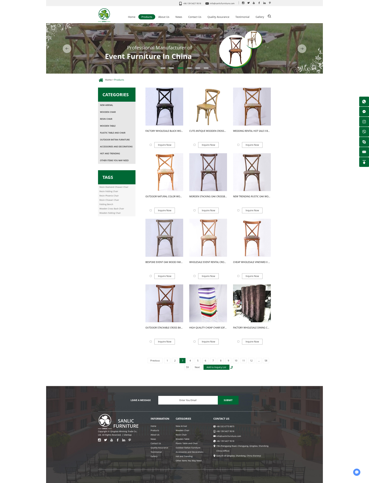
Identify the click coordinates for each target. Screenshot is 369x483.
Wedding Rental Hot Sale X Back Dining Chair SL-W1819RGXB (252, 130)
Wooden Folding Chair (110, 213)
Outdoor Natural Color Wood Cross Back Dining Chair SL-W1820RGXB (164, 196)
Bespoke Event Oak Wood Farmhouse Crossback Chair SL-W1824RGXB (164, 262)
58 (266, 360)
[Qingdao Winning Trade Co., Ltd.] (104, 14)
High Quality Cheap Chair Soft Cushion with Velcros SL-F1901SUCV (208, 327)
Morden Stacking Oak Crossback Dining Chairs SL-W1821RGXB (208, 196)
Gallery (260, 17)
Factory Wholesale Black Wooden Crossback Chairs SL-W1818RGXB (164, 130)
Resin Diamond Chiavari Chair (113, 187)
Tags (107, 177)
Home (131, 17)
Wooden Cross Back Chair (111, 208)
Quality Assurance (218, 17)
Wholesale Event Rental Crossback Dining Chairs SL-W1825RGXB (208, 262)
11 (243, 360)
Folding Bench (106, 204)
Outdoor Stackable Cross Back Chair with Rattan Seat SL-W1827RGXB (164, 327)
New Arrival (106, 105)
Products (146, 17)
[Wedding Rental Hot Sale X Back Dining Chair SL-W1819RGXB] (252, 107)
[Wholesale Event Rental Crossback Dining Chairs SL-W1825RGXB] (208, 238)
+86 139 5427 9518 (225, 441)
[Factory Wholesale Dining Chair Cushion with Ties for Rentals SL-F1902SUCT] (252, 303)
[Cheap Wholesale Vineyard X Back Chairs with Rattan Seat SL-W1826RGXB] (252, 238)
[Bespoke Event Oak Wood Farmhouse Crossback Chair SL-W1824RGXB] (164, 238)
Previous (155, 360)
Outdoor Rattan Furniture (115, 139)
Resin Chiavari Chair (109, 200)
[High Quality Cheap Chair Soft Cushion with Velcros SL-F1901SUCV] (208, 303)
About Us (163, 17)
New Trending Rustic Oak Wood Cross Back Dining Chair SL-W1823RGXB (252, 196)
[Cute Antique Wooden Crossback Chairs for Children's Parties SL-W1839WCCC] (208, 107)
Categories (115, 94)
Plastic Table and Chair (112, 132)
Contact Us (194, 17)
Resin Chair (106, 119)
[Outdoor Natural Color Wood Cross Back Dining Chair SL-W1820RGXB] (164, 172)
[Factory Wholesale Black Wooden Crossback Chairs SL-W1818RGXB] (164, 107)
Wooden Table (108, 125)
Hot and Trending (110, 153)
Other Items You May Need (114, 160)
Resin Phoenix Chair (109, 195)
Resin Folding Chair (108, 191)
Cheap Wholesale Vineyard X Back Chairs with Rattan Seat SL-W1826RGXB (252, 262)
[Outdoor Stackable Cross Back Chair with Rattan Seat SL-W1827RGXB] (164, 303)
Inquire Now (164, 144)
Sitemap (128, 434)
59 (187, 367)
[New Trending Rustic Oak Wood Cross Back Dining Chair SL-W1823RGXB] (252, 172)
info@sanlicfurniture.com (222, 3)
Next (197, 367)
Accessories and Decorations (116, 146)
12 (251, 360)
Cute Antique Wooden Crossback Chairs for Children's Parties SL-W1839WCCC (208, 130)
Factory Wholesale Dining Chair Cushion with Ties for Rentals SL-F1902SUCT (252, 327)
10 (236, 360)
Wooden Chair (108, 112)
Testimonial (242, 17)
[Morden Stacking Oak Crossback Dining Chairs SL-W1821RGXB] (208, 172)
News (178, 17)
